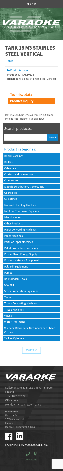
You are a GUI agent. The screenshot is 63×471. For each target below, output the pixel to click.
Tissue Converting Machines (21, 303)
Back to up (31, 350)
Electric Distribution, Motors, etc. (24, 186)
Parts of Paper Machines (18, 242)
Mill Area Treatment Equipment (23, 211)
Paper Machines (13, 236)
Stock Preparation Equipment (22, 291)
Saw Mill (9, 285)
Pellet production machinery (21, 248)
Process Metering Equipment (21, 260)
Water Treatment (14, 322)
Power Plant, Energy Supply (20, 254)
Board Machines (13, 156)
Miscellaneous (12, 217)
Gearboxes (10, 193)
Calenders (10, 168)
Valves (8, 315)
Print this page (19, 70)
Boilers (8, 162)
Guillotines (10, 199)
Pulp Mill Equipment (16, 266)
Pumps (8, 272)
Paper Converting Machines (20, 229)
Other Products (13, 223)
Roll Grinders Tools (15, 279)
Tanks (9, 61)
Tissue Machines (14, 309)
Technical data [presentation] (21, 94)
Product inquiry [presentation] (21, 101)
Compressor (11, 180)
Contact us (31, 459)
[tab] (31, 94)
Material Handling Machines (20, 205)
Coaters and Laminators (18, 174)
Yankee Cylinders (14, 338)
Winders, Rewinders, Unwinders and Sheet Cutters (29, 330)
